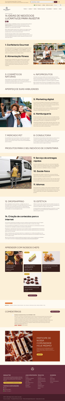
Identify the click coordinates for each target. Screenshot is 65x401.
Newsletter (27, 385)
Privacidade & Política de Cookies (16, 398)
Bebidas (39, 388)
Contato (60, 8)
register (19, 325)
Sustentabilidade (28, 379)
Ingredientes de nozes (41, 379)
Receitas (35, 8)
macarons (24, 49)
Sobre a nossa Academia (54, 381)
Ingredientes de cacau (41, 378)
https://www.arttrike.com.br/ (20, 323)
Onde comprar (28, 386)
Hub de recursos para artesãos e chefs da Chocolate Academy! (27, 238)
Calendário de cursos (32, 295)
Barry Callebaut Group (29, 382)
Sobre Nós (27, 381)
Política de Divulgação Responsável (29, 398)
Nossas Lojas (52, 378)
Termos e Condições (6, 398)
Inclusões (39, 382)
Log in (16, 325)
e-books (50, 82)
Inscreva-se (40, 354)
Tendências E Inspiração (8, 13)
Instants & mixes (40, 386)
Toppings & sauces (41, 385)
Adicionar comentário (55, 311)
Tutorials (51, 382)
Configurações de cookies (40, 398)
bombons (16, 49)
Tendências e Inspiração (41, 8)
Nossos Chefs (52, 379)
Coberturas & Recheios (42, 381)
